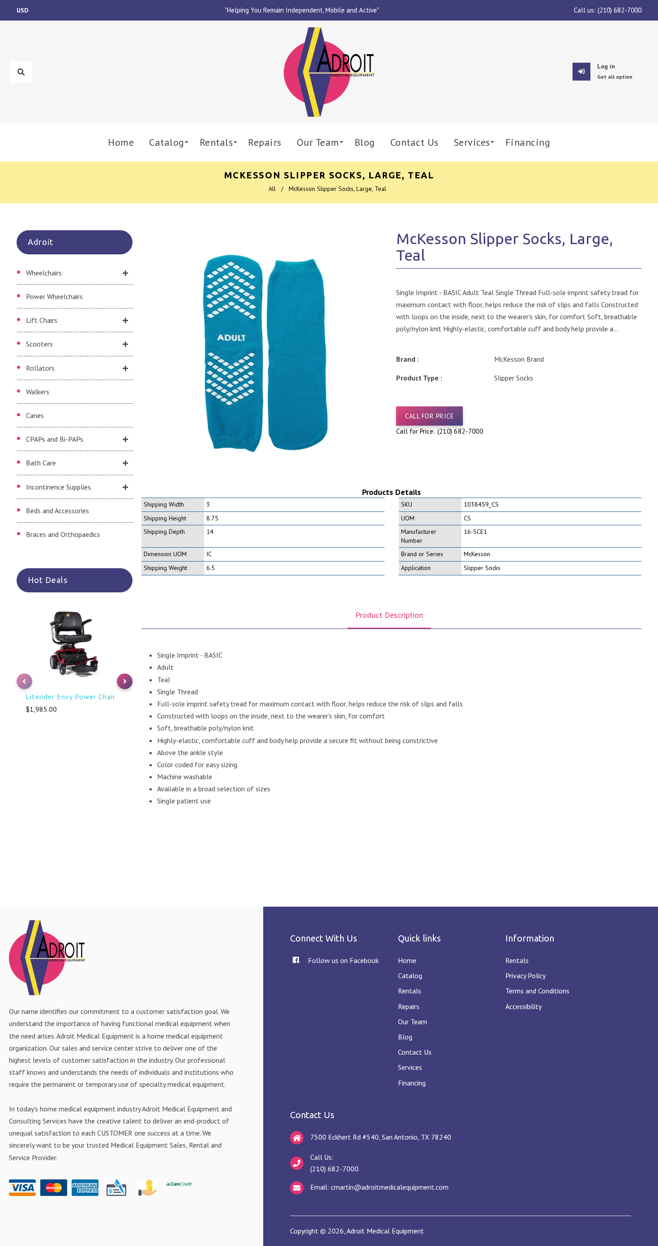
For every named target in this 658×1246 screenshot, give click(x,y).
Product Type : (419, 377)
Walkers (37, 391)
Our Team (412, 1021)
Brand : (407, 359)
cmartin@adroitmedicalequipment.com (390, 1187)
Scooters (39, 343)
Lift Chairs (41, 320)
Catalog (410, 975)
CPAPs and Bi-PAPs (54, 439)
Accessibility (523, 1006)
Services (410, 1067)
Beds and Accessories (57, 510)
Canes (35, 415)
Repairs (408, 1006)
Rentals (409, 990)
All (272, 189)
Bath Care (41, 462)
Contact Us (415, 1051)
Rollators (40, 367)
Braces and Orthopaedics (63, 534)
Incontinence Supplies (58, 486)
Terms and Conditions (537, 990)
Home (407, 960)
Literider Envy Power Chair (70, 696)
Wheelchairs (44, 272)
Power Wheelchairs (54, 296)
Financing (412, 1082)
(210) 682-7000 (619, 10)
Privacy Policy (525, 975)
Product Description (389, 615)
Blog (405, 1036)
